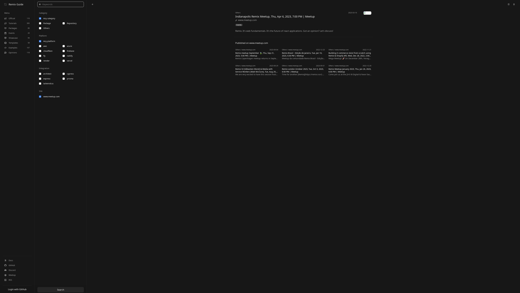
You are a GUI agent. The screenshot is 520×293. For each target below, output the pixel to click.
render (46, 60)
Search (60, 289)
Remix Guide (16, 4)
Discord (12, 270)
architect (47, 73)
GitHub (12, 265)
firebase (70, 51)
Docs (11, 260)
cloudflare (47, 51)
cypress (70, 73)
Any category (49, 18)
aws (45, 46)
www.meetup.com (51, 96)
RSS (10, 280)
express (46, 78)
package (47, 23)
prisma (70, 78)
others (46, 28)
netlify (70, 56)
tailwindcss (48, 83)
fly (44, 56)
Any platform (49, 41)
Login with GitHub (17, 289)
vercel (69, 60)
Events (238, 25)
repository (72, 23)
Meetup (12, 275)
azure (69, 46)
